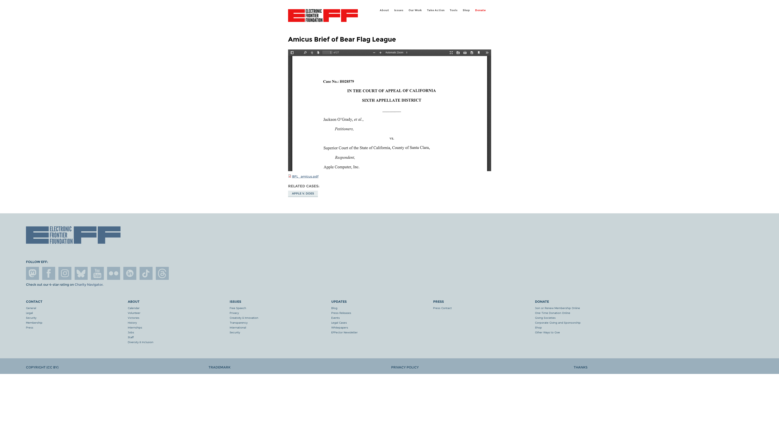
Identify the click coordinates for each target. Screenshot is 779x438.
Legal (29, 312)
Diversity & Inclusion (140, 342)
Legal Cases (339, 322)
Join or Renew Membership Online (557, 307)
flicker (113, 273)
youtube (97, 273)
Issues (398, 10)
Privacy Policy (405, 367)
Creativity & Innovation (244, 317)
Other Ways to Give (547, 332)
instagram (64, 273)
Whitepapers (339, 327)
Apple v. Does (303, 193)
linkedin (129, 273)
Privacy (234, 312)
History (132, 322)
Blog (334, 307)
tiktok (146, 273)
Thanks (580, 367)
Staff (131, 337)
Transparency (238, 322)
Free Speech (238, 307)
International (238, 327)
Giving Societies (545, 317)
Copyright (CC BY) (42, 367)
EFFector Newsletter (344, 332)
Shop (466, 10)
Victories (133, 317)
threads (162, 273)
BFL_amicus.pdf (305, 176)
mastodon (32, 273)
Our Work (415, 10)
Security (31, 317)
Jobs (131, 332)
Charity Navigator (88, 285)
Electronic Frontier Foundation (323, 18)
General (31, 307)
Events (335, 317)
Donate (480, 10)
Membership (34, 322)
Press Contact (442, 307)
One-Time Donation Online (552, 312)
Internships (135, 327)
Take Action (436, 10)
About (384, 10)
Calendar (134, 307)
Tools (453, 10)
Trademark (219, 367)
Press (29, 327)
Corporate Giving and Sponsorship (558, 322)
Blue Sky (81, 273)
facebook (48, 273)
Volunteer (134, 312)
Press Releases (341, 312)
